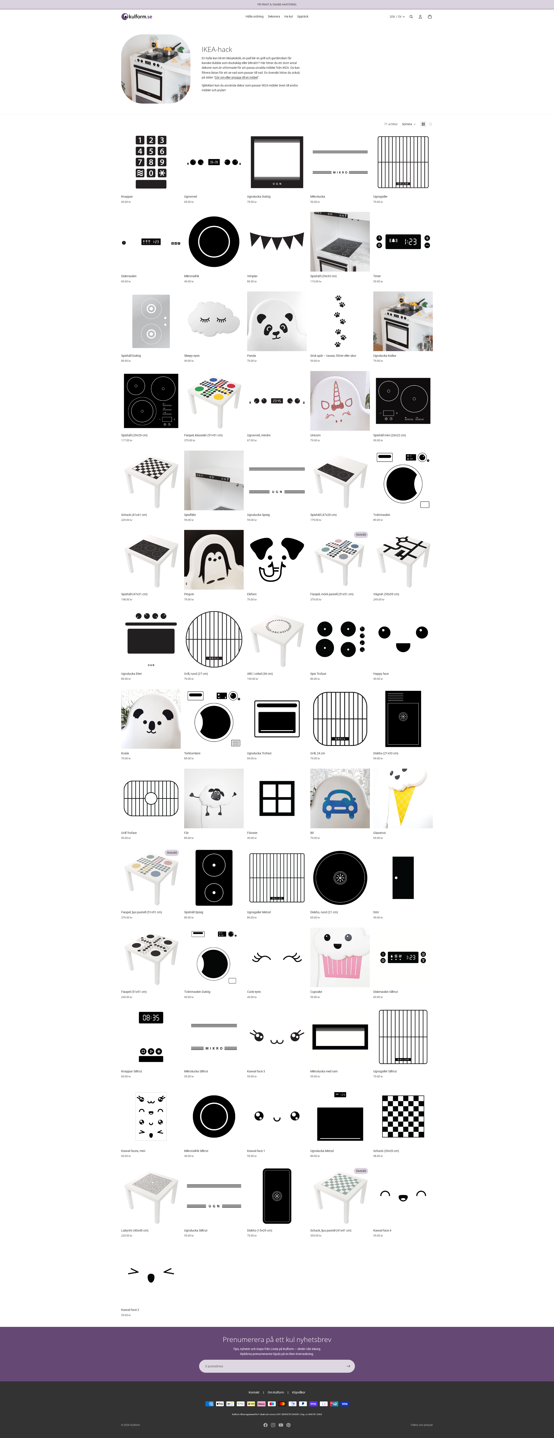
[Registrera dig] (348, 1366)
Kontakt (254, 1392)
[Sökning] (411, 16)
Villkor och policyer (422, 1425)
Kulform (135, 1425)
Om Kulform (276, 1392)
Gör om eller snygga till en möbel (236, 77)
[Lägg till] (363, 265)
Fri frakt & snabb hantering (277, 4)
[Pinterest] (288, 1425)
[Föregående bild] (127, 162)
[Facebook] (265, 1425)
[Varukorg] (430, 16)
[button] (409, 124)
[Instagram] (273, 1425)
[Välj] (174, 185)
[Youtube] (280, 1425)
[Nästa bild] (174, 162)
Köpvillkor (298, 1392)
